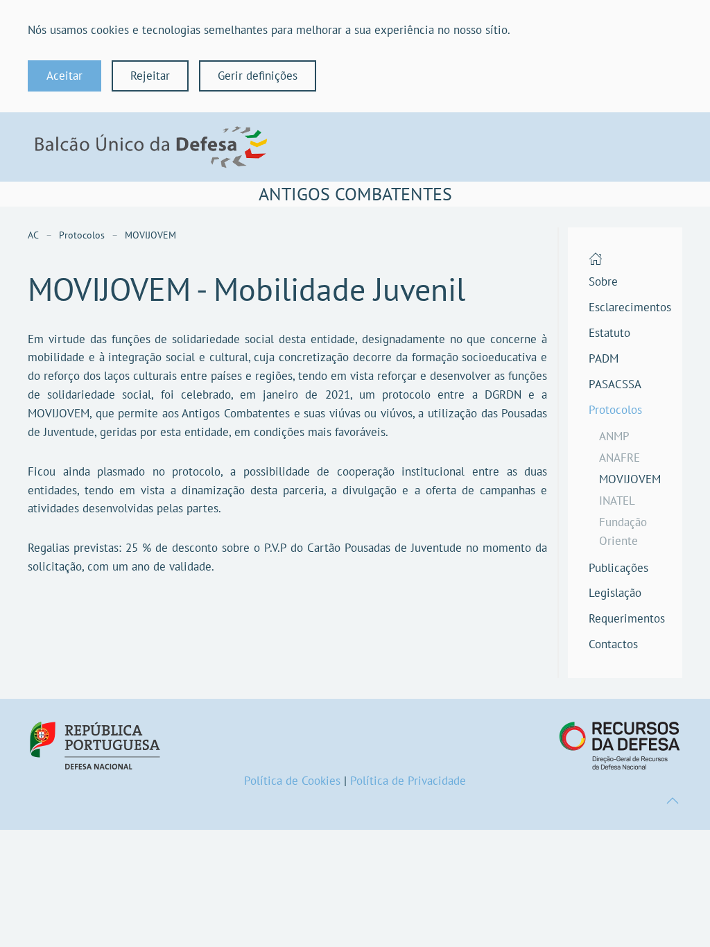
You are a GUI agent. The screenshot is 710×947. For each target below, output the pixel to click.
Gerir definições (257, 75)
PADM (603, 358)
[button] (672, 801)
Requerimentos (625, 618)
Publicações (618, 567)
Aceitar (64, 75)
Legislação (615, 592)
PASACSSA (615, 384)
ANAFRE (619, 457)
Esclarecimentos (625, 307)
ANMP (614, 436)
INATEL (617, 500)
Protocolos (615, 409)
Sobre (603, 281)
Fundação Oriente (623, 531)
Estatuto (609, 332)
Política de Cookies (292, 780)
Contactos (613, 644)
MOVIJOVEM (630, 479)
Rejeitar (150, 75)
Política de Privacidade (408, 780)
